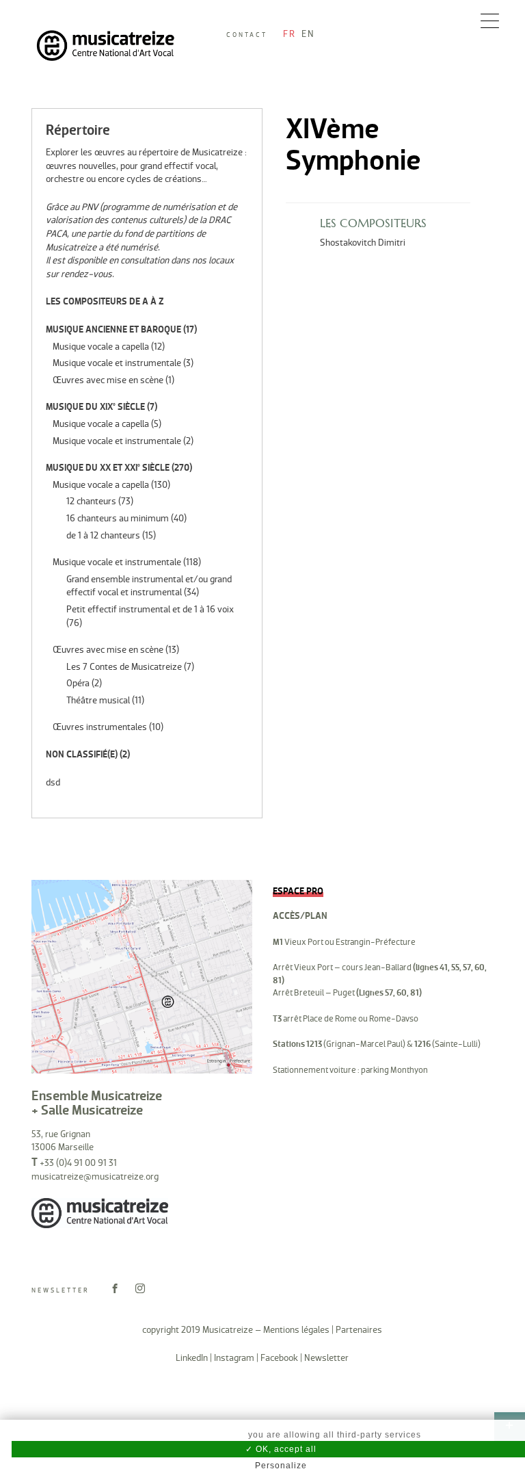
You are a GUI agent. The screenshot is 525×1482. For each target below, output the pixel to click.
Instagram (234, 1358)
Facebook (279, 1358)
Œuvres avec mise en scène (108, 380)
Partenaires (359, 1330)
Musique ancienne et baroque (113, 329)
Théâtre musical (98, 700)
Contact (246, 35)
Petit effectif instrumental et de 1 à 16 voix (150, 609)
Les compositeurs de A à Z (105, 301)
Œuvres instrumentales (100, 727)
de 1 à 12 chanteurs (103, 535)
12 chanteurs (91, 501)
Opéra (78, 683)
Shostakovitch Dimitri (362, 242)
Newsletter (60, 1290)
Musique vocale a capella (101, 346)
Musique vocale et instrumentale (117, 363)
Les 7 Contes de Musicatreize (124, 667)
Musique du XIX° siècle (95, 407)
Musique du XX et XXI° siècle (108, 467)
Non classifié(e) (82, 754)
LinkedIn (192, 1358)
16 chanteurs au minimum (117, 518)
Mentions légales (296, 1330)
